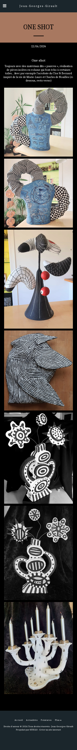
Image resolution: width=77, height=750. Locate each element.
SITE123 (34, 729)
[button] (4, 6)
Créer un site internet (50, 729)
